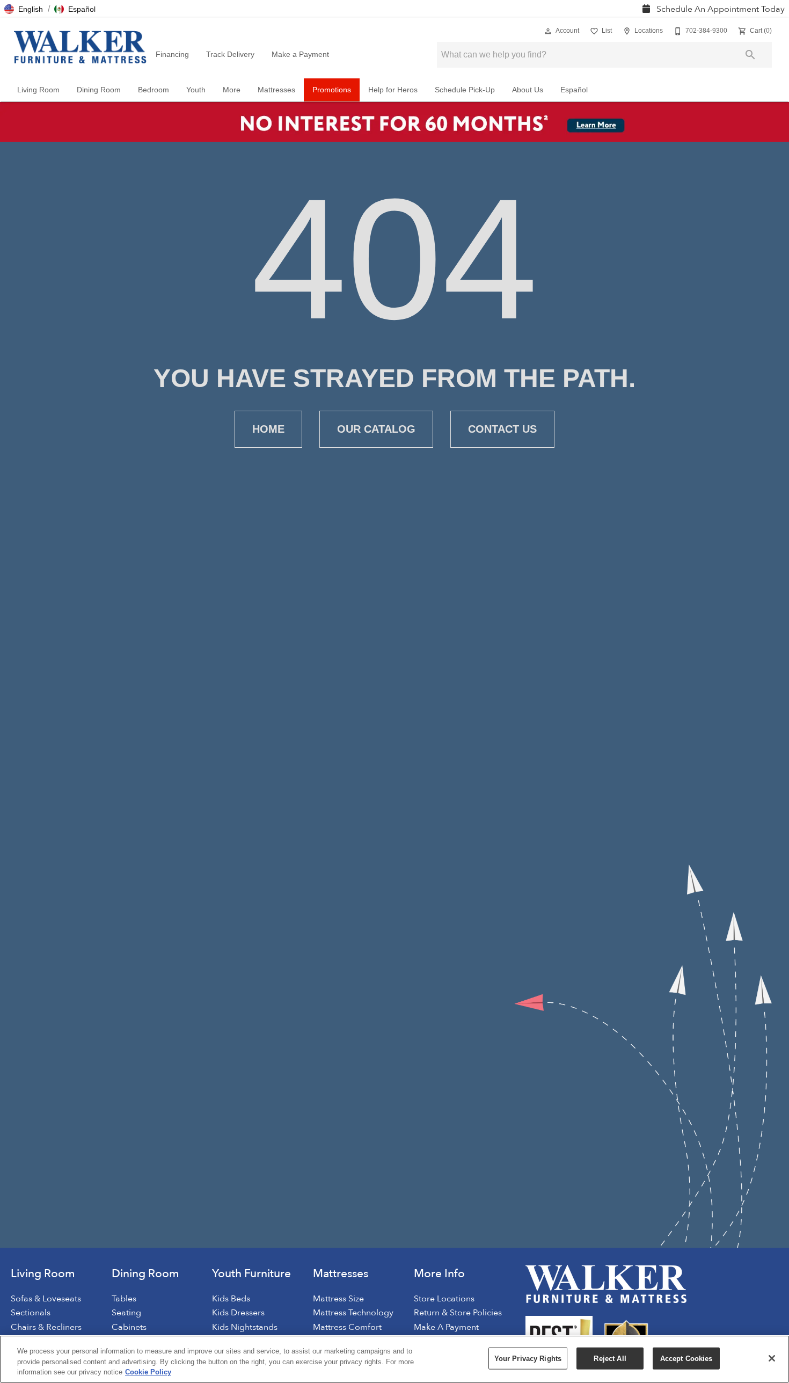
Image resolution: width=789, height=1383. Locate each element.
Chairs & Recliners (46, 1327)
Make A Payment (446, 1327)
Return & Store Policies (458, 1313)
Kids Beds (231, 1299)
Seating (126, 1313)
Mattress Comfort (347, 1327)
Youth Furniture (251, 1274)
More (231, 90)
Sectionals (30, 1313)
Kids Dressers (238, 1313)
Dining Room (99, 90)
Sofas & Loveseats (46, 1299)
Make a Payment (300, 54)
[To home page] (80, 47)
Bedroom (153, 90)
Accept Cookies (686, 1358)
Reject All (610, 1358)
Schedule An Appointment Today (719, 9)
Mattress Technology (353, 1313)
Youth (196, 90)
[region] (394, 1359)
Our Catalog (376, 429)
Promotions (331, 90)
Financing (172, 54)
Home (268, 429)
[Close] (772, 1358)
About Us (527, 90)
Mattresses (276, 90)
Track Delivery (230, 54)
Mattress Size (338, 1299)
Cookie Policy (148, 1372)
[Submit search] (750, 54)
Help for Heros (393, 90)
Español (574, 90)
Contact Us (502, 429)
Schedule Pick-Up (465, 90)
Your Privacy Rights (527, 1358)
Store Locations (444, 1299)
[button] (23, 9)
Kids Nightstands (244, 1327)
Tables (124, 1299)
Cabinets (129, 1327)
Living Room (38, 90)
